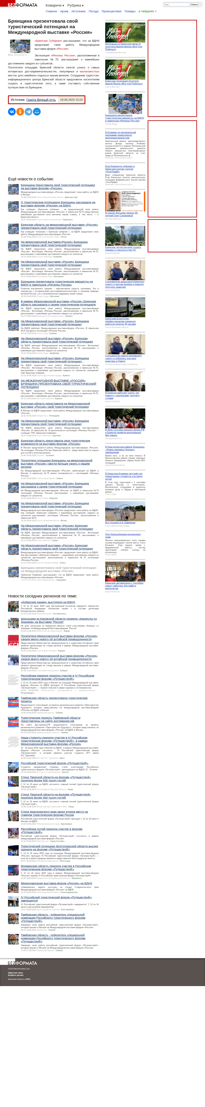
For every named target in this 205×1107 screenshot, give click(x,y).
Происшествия (111, 11)
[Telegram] (28, 111)
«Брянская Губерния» (48, 40)
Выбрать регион (15, 975)
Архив (64, 11)
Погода (93, 11)
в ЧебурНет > (148, 11)
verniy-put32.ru (20, 55)
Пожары (130, 11)
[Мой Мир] (37, 111)
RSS (28, 979)
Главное (51, 11)
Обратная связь (15, 973)
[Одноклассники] (20, 111)
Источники (79, 11)
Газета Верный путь (41, 99)
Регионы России (63, 55)
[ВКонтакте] (12, 111)
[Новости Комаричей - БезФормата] (19, 4)
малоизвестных (89, 71)
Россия (62, 48)
